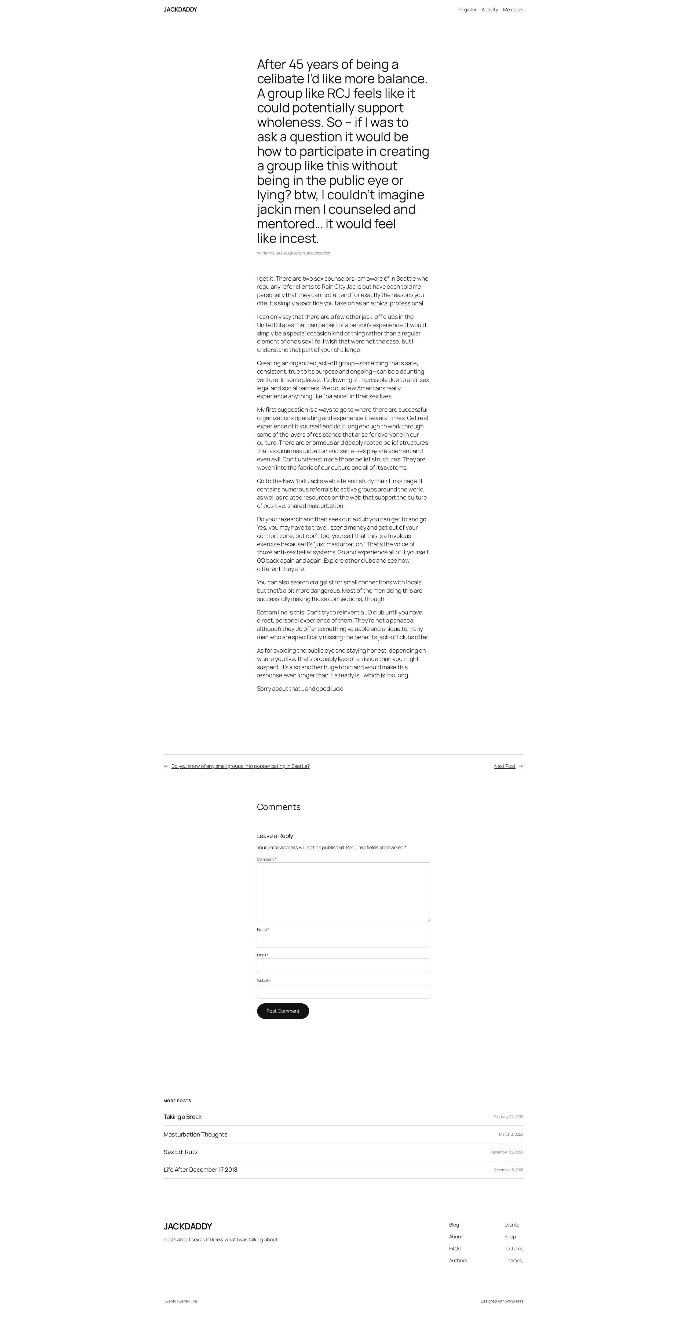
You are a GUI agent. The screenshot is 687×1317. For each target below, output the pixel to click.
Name (263, 929)
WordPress (514, 1301)
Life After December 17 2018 (200, 1169)
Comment (266, 859)
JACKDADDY (180, 9)
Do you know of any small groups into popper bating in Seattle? (240, 766)
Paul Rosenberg (288, 252)
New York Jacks (303, 481)
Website (264, 980)
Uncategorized (317, 252)
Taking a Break (183, 1116)
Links (396, 481)
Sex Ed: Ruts (181, 1152)
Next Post (505, 766)
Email (262, 954)
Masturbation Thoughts (196, 1134)
